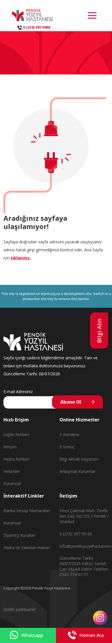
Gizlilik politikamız (19, 609)
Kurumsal (12, 483)
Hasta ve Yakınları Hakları (26, 547)
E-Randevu (69, 434)
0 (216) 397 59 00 (75, 534)
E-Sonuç (67, 446)
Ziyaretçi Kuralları (19, 535)
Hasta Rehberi (16, 459)
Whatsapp (32, 635)
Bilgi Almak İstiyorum (79, 459)
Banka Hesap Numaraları (26, 510)
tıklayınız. (21, 258)
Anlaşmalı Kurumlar (77, 471)
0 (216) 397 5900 (36, 27)
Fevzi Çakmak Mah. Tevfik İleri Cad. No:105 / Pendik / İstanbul (84, 516)
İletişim (10, 446)
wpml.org (48, 293)
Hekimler (11, 471)
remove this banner (73, 299)
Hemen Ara (91, 635)
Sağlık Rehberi (16, 434)
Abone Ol (70, 402)
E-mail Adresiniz (18, 391)
